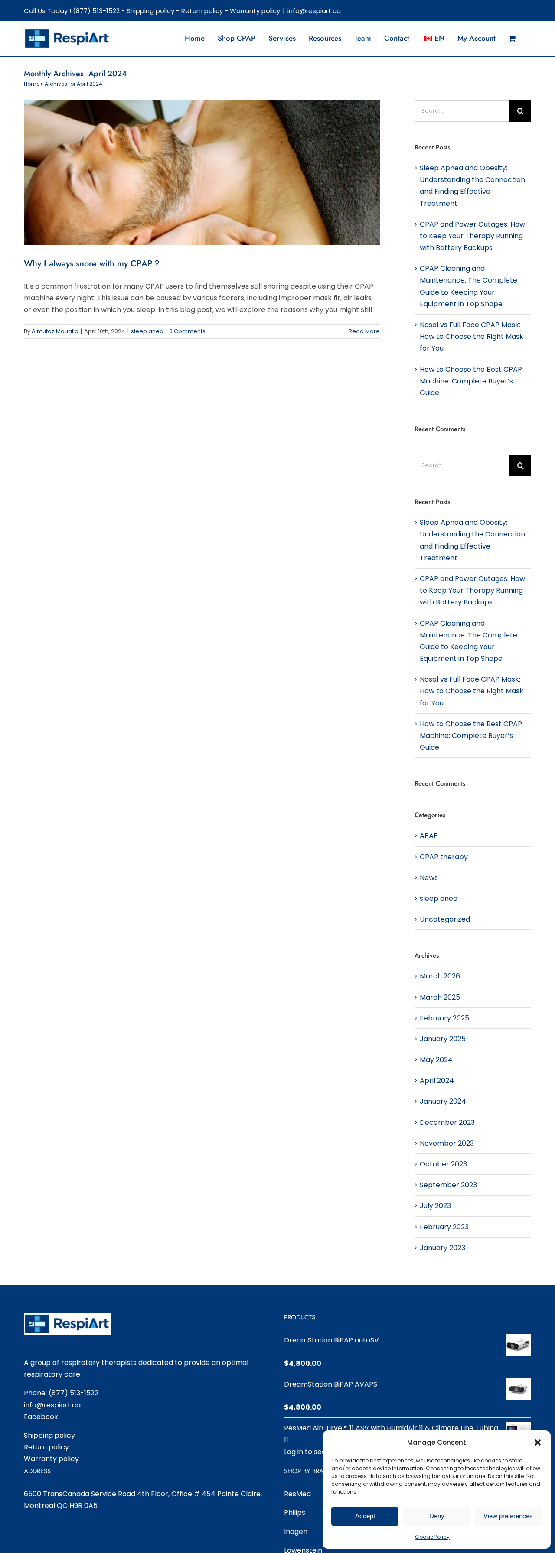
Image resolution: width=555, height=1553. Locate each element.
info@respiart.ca (314, 10)
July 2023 (435, 1206)
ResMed (297, 1494)
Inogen (295, 1532)
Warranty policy (255, 10)
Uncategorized (445, 919)
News (429, 878)
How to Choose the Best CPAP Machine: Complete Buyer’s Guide (471, 381)
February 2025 (444, 1018)
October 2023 (443, 1164)
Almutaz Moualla (55, 331)
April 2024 (437, 1080)
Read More (364, 331)
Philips (294, 1512)
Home (31, 84)
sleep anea (147, 331)
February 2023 (444, 1227)
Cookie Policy (432, 1536)
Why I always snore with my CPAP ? (92, 263)
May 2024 (436, 1060)
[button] (537, 1442)
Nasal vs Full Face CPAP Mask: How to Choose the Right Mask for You (471, 336)
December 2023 (447, 1122)
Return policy (202, 10)
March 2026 (440, 976)
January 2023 (442, 1248)
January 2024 (443, 1101)
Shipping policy (150, 10)
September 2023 (448, 1185)
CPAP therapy (444, 857)
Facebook (41, 1417)
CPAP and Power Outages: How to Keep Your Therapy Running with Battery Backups (472, 236)
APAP (429, 836)
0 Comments (187, 331)
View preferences (508, 1516)
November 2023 (447, 1143)
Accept (365, 1516)
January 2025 (443, 1039)
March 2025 (440, 997)
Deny (436, 1516)
